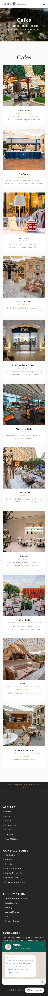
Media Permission (14, 873)
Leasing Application (15, 882)
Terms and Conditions (16, 898)
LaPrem (24, 174)
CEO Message (12, 839)
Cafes (8, 821)
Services (9, 830)
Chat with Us (36, 990)
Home (8, 811)
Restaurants (11, 825)
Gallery (9, 907)
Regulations (11, 903)
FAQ (7, 916)
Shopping (10, 834)
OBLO (24, 683)
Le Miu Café (24, 301)
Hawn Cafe (24, 110)
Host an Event (12, 877)
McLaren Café (24, 429)
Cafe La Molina (24, 750)
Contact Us (10, 855)
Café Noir (24, 238)
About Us (10, 816)
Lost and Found (13, 868)
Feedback (10, 864)
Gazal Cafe (24, 492)
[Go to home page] (14, 4)
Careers (9, 859)
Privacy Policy (12, 921)
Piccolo (24, 556)
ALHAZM (10, 990)
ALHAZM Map (12, 912)
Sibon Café (24, 620)
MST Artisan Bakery (24, 365)
